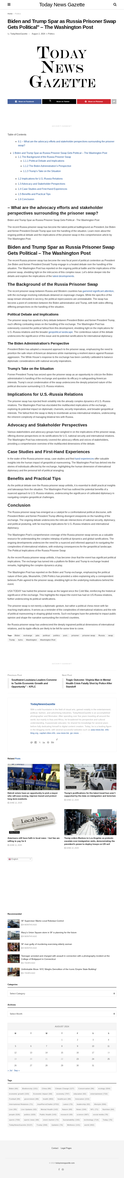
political (46, 635)
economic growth (19, 1094)
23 (78, 1059)
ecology (104, 1088)
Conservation (86, 1088)
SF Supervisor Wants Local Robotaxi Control (42, 921)
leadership (83, 1104)
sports (14, 1120)
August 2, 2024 (38, 34)
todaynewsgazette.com (65, 1163)
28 (46, 1065)
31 (93, 1065)
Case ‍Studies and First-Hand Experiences (42, 189)
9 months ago (30, 925)
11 (108, 1046)
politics (56, 635)
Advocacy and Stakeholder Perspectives (41, 184)
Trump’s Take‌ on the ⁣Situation (42, 171)
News (81, 1109)
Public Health (48, 1114)
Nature (67, 1109)
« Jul (10, 1070)
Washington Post (47, 640)
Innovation (82, 1099)
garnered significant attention (98, 291)
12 (15, 1053)
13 (31, 1053)
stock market (51, 1120)
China (46, 1088)
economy (63, 1094)
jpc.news (74, 733)
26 (15, 1065)
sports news (31, 1120)
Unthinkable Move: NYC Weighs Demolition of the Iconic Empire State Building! (58, 969)
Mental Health (49, 1109)
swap (110, 635)
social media (100, 1114)
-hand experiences (84, 458)
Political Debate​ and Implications (43, 161)
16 (78, 1053)
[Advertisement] (63, 116)
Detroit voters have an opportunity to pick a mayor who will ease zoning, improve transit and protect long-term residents (33, 796)
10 (93, 1046)
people (14, 1114)
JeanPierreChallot (48, 1104)
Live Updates (29, 1109)
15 (62, 1053)
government (31, 1099)
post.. (65, 635)
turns (20, 640)
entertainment (99, 1094)
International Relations (21, 1104)
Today (107, 1120)
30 (78, 1065)
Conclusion (26, 199)
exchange (27, 635)
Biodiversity (30, 1088)
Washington (31, 640)
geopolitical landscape (61, 332)
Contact (55, 1148)
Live (13, 1109)
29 (62, 1065)
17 (93, 1053)
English (14, 859)
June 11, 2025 (15, 845)
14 (46, 1053)
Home (10, 14)
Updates (57, 1125)
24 (93, 1059)
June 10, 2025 (72, 848)
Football (14, 1099)
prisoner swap (88, 635)
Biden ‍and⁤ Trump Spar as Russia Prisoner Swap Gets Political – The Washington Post (60, 153)
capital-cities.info (47, 733)
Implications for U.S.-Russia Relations (40, 178)
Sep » (17, 1070)
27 (31, 1065)
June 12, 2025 (15, 803)
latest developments (63, 276)
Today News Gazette (62, 4)
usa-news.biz (63, 733)
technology (91, 1120)
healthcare (64, 1099)
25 (109, 1059)
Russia (102, 635)
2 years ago (29, 963)
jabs (37, 635)
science (83, 1114)
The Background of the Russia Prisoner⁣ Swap (44, 157)
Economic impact (42, 1094)
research (67, 1114)
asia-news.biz (97, 729)
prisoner (75, 635)
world (89, 1125)
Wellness (73, 1125)
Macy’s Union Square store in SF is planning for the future (49, 932)
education (80, 1094)
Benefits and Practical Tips (34, 194)
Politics (18, 14)
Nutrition (108, 1109)
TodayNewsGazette (18, 34)
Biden (17, 635)
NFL (94, 1109)
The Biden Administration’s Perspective (47, 166)
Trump (12, 640)
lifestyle (100, 1104)
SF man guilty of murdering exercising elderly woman (46, 944)
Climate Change (64, 1088)
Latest (68, 1104)
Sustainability (71, 1120)
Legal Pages (66, 1148)
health (48, 1099)
